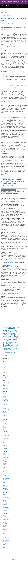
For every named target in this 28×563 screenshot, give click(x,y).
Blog (11, 327)
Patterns (5, 340)
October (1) (5, 367)
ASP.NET (4, 327)
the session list (15, 215)
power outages (12, 340)
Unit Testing (5, 351)
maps (4, 337)
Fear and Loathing (13, 6)
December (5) (6, 453)
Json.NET (3, 51)
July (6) (4, 426)
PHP (8, 340)
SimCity (15, 346)
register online (9, 262)
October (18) (5, 518)
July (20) (4, 501)
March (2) (5, 387)
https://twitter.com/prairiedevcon (16, 287)
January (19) (5, 510)
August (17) (5, 500)
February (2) (5, 415)
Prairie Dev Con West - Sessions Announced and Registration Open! (12, 181)
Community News (10, 190)
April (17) (5, 526)
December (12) (6, 474)
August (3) (5, 439)
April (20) (5, 485)
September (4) (6, 438)
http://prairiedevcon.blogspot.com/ (16, 292)
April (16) (5, 464)
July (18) (4, 522)
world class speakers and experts (9, 210)
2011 (7, 15)
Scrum (9, 343)
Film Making (13, 331)
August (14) (5, 521)
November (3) (6, 454)
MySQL (15, 337)
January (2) (5, 402)
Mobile (10, 337)
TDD (15, 348)
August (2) (5, 424)
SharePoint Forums (9, 346)
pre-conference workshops (15, 234)
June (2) (4, 377)
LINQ (17, 336)
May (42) (5, 504)
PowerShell (5, 342)
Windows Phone (6, 354)
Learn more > (16, 3)
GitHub (4, 336)
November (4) (6, 537)
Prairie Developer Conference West (10, 201)
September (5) (6, 457)
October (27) (5, 476)
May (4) (4, 396)
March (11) (5, 466)
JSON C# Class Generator (7, 74)
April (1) (4, 385)
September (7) (6, 409)
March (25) (5, 486)
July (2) (4, 543)
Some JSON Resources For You (13, 19)
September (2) (6, 478)
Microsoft (4, 6)
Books (14, 327)
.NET (3, 27)
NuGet (11, 339)
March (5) (5, 414)
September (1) (6, 382)
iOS (7, 336)
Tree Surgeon (14, 349)
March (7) (5, 446)
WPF (4, 355)
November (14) (6, 496)
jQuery (14, 336)
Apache (14, 325)
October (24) (5, 497)
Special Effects (10, 348)
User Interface (11, 351)
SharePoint (20, 191)
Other (15, 339)
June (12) (5, 544)
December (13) (6, 494)
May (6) (4, 444)
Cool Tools (9, 330)
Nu (9, 339)
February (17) (6, 467)
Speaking (4, 193)
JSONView (3, 140)
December (10, 15)
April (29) (5, 506)
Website (8, 352)
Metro (7, 337)
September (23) (6, 519)
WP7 (10, 193)
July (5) (4, 441)
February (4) (5, 388)
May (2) (4, 545)
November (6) (6, 435)
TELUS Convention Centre (7, 268)
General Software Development (17, 27)
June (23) (5, 482)
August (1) (5, 411)
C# (7, 27)
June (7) (4, 461)
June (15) (5, 523)
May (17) (5, 525)
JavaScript (10, 336)
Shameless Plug (5, 153)
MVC (13, 337)
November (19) (6, 475)
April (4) (4, 429)
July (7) (4, 460)
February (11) (6, 488)
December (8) (6, 535)
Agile (6, 326)
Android (10, 325)
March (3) (5, 399)
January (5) (5, 417)
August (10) (5, 459)
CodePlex (5, 328)
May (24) (5, 484)
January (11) (5, 469)
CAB (18, 327)
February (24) (6, 508)
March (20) (5, 507)
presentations (11, 342)
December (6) (6, 434)
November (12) (6, 516)
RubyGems (5, 343)
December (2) (6, 407)
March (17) (5, 528)
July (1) (4, 384)
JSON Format (4, 71)
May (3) (4, 427)
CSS (12, 330)
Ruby (16, 342)
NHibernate (5, 339)
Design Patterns (6, 331)
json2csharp (4, 115)
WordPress (12, 354)
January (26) (5, 489)
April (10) (5, 445)
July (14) (4, 481)
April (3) (4, 397)
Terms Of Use (14, 559)
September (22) (6, 498)
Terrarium (8, 349)
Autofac (8, 327)
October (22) (5, 538)
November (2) (6, 408)
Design (15, 330)
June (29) (5, 503)
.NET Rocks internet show (10, 225)
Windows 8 (12, 352)
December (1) (6, 422)
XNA (6, 355)
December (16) (6, 515)
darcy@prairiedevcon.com (14, 293)
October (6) (5, 436)
